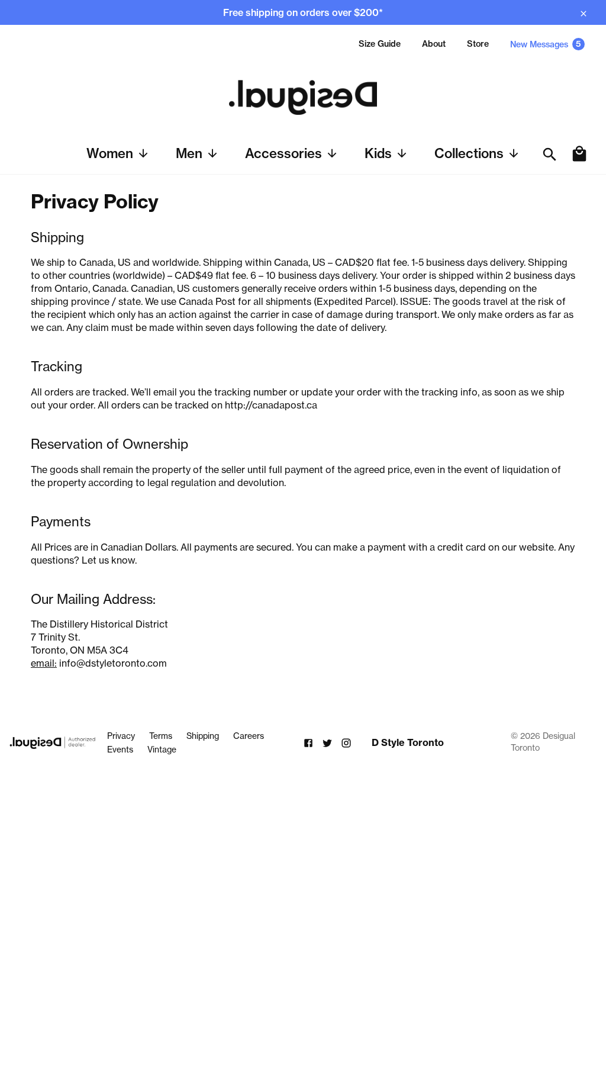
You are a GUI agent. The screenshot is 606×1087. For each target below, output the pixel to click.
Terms (160, 736)
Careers (248, 736)
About (434, 43)
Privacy (121, 736)
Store (478, 43)
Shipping (202, 736)
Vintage (161, 749)
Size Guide (380, 43)
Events (120, 749)
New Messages (546, 43)
